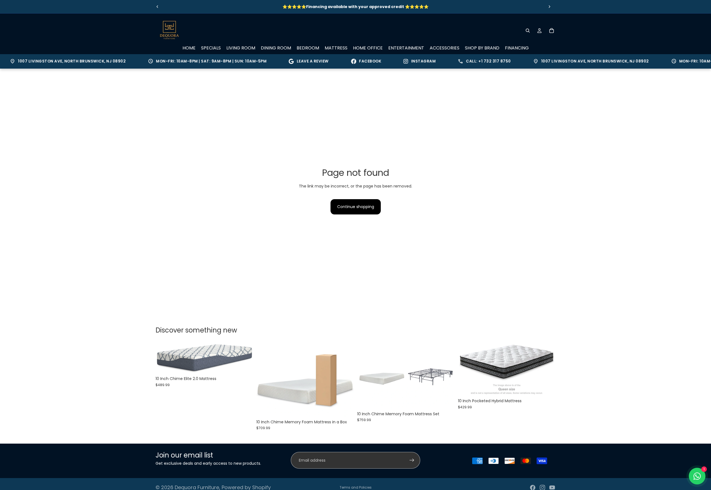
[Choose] (244, 365)
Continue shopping (355, 206)
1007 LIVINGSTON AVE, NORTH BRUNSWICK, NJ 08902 (59, 61)
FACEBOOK (362, 61)
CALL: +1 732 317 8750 (475, 61)
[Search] (528, 30)
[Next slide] (549, 7)
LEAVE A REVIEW (304, 61)
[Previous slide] (157, 7)
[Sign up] (412, 460)
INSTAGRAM (414, 61)
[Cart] (551, 30)
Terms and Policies (356, 487)
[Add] (547, 387)
